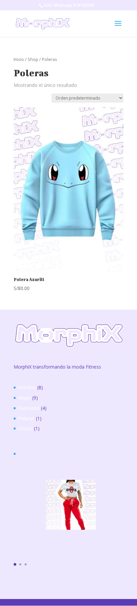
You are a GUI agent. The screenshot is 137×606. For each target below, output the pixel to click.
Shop (33, 59)
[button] (15, 564)
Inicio (19, 59)
